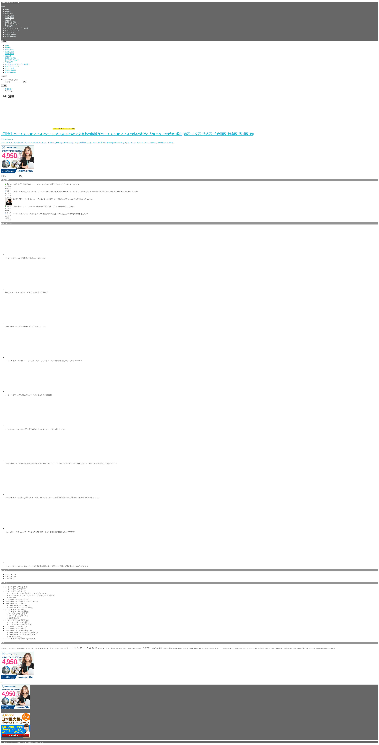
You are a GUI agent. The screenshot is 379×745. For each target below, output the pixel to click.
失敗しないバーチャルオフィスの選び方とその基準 (27, 292)
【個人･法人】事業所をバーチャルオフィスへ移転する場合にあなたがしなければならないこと (46, 184)
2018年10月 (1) (10, 578)
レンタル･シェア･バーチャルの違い (17, 28)
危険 (181, 648)
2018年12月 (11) (10, 574)
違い (313, 648)
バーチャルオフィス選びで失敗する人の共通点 (25, 326)
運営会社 (307, 648)
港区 (246, 648)
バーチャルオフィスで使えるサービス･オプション (27, 593)
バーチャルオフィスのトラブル (17, 599)
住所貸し (149, 648)
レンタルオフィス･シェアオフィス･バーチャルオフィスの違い (32, 595)
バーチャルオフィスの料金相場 (17, 612)
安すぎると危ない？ (12, 24)
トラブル (55, 648)
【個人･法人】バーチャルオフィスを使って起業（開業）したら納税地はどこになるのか (44, 206)
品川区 (185, 648)
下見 (130, 648)
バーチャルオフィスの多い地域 (21, 607)
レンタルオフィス (114, 648)
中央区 (134, 648)
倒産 (169, 648)
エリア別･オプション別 (18, 614)
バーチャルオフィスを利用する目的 (22, 634)
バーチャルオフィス (81, 648)
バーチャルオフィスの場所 (15, 603)
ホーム (7, 9)
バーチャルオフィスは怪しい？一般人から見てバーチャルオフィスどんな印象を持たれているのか (43, 361)
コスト (18, 648)
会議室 (139, 648)
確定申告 (262, 648)
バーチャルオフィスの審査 (15, 610)
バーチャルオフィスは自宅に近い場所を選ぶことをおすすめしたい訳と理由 (35, 429)
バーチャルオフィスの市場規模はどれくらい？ (25, 258)
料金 (201, 648)
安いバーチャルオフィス (18, 616)
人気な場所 (9, 26)
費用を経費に (9, 18)
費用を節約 (14, 618)
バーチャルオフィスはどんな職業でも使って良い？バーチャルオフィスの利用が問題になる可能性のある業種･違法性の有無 (52, 498)
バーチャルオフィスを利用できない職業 (20, 639)
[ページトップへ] (1, 682)
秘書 (278, 648)
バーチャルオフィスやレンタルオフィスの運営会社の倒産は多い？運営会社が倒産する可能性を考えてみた (50, 214)
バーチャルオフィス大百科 (10, 2)
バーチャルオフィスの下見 (19, 605)
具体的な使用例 (15, 636)
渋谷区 (241, 648)
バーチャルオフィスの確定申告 (17, 620)
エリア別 (4, 648)
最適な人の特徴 (10, 22)
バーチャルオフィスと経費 (19, 622)
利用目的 (8, 20)
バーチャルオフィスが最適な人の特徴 (23, 632)
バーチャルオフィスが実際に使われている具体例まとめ (28, 395)
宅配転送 (192, 648)
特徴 (251, 648)
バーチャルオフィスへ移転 (15, 628)
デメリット (45, 648)
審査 (197, 648)
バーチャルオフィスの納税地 (20, 624)
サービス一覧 (9, 13)
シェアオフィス (33, 648)
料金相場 (207, 648)
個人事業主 (161, 648)
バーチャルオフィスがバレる (16, 587)
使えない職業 (9, 32)
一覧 (125, 648)
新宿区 (212, 648)
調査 (291, 648)
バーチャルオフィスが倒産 (15, 589)
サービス (24, 648)
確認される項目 (270, 648)
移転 (282, 648)
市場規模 (13, 597)
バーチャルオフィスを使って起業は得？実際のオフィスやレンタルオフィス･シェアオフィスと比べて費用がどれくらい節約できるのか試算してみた (61, 463)
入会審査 (8, 11)
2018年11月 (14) (10, 576)
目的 (256, 648)
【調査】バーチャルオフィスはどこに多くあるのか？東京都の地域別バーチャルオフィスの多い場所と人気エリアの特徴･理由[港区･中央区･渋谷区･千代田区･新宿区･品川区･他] (75, 191)
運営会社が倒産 (10, 36)
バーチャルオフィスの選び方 (16, 626)
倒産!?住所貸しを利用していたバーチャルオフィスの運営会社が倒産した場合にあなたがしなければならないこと (53, 199)
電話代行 (319, 648)
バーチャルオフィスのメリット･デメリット (21, 601)
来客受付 (226, 648)
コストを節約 (9, 16)
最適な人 (219, 648)
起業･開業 (298, 648)
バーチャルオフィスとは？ (15, 591)
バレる (62, 648)
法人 (232, 648)
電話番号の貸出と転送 (328, 648)
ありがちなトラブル (12, 30)
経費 (286, 648)
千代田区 (176, 648)
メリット (102, 648)
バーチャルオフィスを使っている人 (18, 630)
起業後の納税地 (10, 34)
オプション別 (11, 648)
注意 (237, 648)
